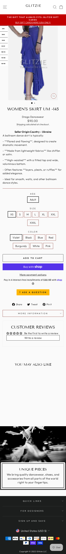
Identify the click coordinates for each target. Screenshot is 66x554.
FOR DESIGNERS (32, 511)
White (36, 246)
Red (51, 237)
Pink (48, 246)
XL (43, 214)
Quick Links (32, 501)
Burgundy (21, 246)
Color (33, 231)
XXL (53, 214)
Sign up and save (32, 521)
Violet (16, 237)
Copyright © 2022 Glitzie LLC (33, 551)
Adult (33, 199)
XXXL (33, 222)
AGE (33, 194)
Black (28, 237)
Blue (40, 237)
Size (33, 208)
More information (33, 313)
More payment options (33, 274)
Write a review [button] (33, 337)
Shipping (21, 124)
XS (11, 214)
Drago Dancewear (33, 116)
